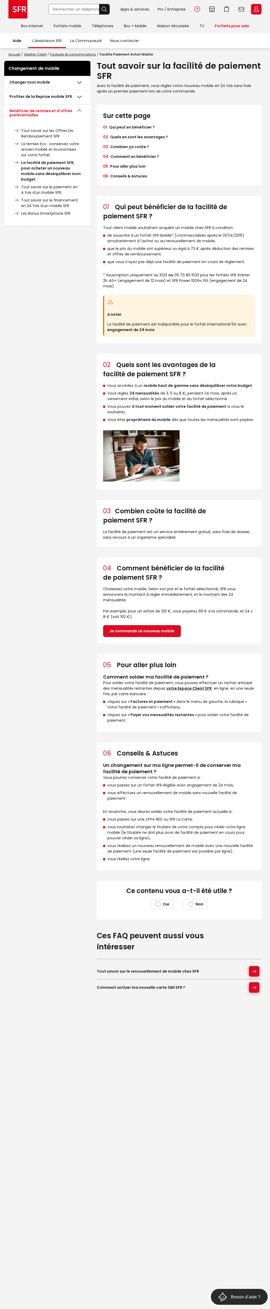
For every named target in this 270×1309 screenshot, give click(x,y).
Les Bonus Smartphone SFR (45, 213)
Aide (197, 9)
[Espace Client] (256, 9)
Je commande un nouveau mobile (142, 631)
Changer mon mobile (29, 82)
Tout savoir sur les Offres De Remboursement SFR (47, 133)
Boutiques (212, 9)
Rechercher (104, 9)
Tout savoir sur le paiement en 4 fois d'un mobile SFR (49, 189)
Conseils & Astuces (125, 176)
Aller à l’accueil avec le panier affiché (226, 9)
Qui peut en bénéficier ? (129, 127)
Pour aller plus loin (124, 166)
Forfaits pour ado (232, 26)
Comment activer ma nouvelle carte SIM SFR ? (141, 987)
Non (199, 904)
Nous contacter (124, 40)
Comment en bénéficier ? (131, 156)
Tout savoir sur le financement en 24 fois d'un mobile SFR (49, 203)
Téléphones (102, 26)
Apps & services (134, 9)
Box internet (32, 26)
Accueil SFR (17, 9)
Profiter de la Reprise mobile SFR (40, 96)
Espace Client (256, 9)
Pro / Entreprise (172, 9)
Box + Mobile (135, 26)
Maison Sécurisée (173, 26)
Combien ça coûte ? (126, 146)
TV (202, 26)
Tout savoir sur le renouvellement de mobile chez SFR (148, 971)
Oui (166, 904)
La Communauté (86, 40)
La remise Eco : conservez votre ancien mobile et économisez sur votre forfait (50, 149)
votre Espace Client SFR (189, 688)
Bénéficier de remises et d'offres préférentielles (40, 113)
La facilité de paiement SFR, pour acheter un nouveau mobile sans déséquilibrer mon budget (51, 171)
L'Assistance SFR (47, 40)
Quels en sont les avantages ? (135, 137)
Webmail (241, 9)
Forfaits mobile (67, 26)
